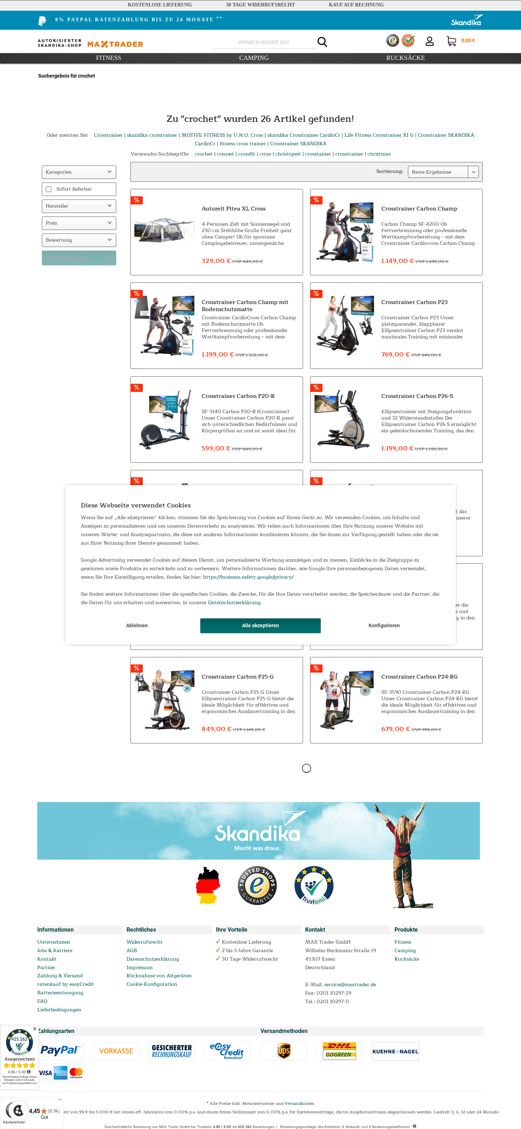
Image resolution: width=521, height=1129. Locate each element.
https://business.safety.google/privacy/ (248, 577)
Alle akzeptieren (260, 625)
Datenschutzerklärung (234, 603)
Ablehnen (137, 625)
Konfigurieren (384, 625)
